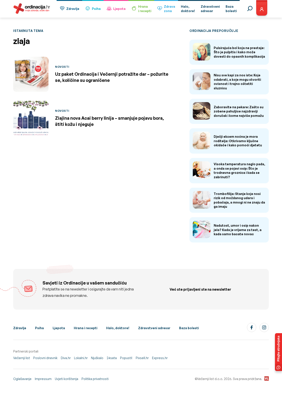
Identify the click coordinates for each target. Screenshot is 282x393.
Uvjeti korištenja (66, 379)
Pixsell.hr (142, 358)
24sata (112, 358)
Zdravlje (72, 9)
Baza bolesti (189, 328)
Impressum (43, 379)
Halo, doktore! (117, 328)
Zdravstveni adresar (154, 328)
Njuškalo (97, 358)
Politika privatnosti (95, 379)
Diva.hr (66, 358)
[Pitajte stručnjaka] (278, 352)
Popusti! (126, 358)
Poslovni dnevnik (45, 358)
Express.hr (160, 358)
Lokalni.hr (81, 358)
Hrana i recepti (85, 328)
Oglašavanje (22, 379)
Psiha (96, 9)
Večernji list (21, 358)
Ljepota (119, 9)
